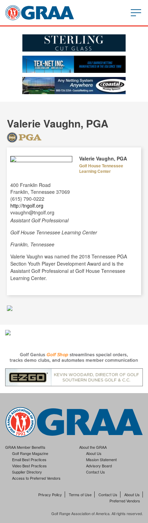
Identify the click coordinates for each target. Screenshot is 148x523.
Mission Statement (101, 459)
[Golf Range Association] (39, 12)
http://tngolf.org (26, 205)
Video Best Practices (29, 465)
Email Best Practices (29, 459)
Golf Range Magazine (30, 453)
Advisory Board (99, 465)
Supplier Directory (27, 472)
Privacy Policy (50, 494)
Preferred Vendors (124, 500)
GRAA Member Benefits (25, 447)
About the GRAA (93, 447)
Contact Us (95, 472)
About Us (94, 453)
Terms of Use (80, 494)
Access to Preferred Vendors (36, 478)
